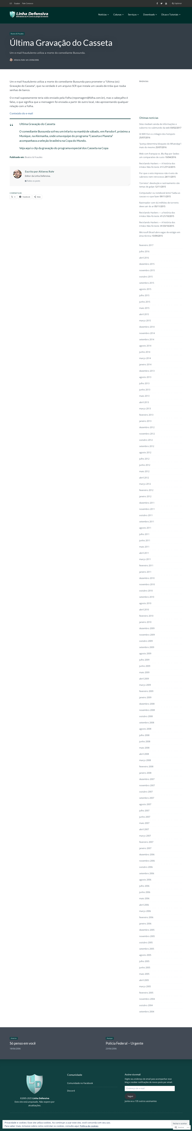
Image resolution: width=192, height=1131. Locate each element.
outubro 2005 (146, 942)
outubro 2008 (146, 716)
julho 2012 (144, 458)
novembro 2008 (147, 710)
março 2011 (145, 559)
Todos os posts (33, 181)
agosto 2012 (145, 452)
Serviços (132, 14)
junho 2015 (144, 301)
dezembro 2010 (147, 578)
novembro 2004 (147, 999)
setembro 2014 (146, 339)
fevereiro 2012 (146, 490)
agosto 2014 (145, 345)
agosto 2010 (145, 603)
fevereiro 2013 (146, 414)
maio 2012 (144, 471)
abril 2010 (144, 609)
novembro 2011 (147, 509)
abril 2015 (144, 314)
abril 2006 (144, 904)
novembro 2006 (147, 860)
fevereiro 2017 (146, 245)
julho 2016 (144, 251)
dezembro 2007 (147, 779)
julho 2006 (144, 885)
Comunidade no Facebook (80, 1083)
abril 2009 (144, 678)
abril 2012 (144, 477)
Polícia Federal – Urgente (124, 1043)
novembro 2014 (147, 333)
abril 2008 (144, 754)
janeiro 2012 (145, 496)
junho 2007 (144, 816)
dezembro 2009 (147, 628)
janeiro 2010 (145, 622)
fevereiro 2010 (146, 615)
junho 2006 (144, 892)
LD (11, 3)
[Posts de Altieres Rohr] (12, 60)
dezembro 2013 (147, 370)
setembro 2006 (146, 873)
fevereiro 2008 (146, 766)
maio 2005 (144, 973)
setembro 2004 (146, 1011)
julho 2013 (144, 383)
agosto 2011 (145, 527)
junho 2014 (144, 352)
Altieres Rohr (20, 60)
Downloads (149, 14)
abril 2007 (144, 829)
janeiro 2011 (145, 571)
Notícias (102, 14)
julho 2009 (144, 659)
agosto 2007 (145, 804)
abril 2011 (144, 553)
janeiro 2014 (145, 364)
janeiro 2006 (145, 923)
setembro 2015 (146, 282)
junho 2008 (144, 741)
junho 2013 (144, 389)
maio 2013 (144, 395)
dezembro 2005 (147, 929)
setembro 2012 (146, 446)
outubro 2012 (146, 440)
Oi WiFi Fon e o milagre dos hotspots (157, 134)
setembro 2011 (146, 521)
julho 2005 (144, 961)
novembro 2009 (147, 634)
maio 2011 (144, 546)
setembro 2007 (146, 797)
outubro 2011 (146, 515)
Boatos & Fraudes (17, 34)
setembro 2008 (146, 722)
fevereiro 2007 (146, 842)
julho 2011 (144, 534)
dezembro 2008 (147, 703)
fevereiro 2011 (146, 565)
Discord (71, 1090)
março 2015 (145, 320)
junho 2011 (144, 540)
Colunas (117, 14)
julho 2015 (144, 295)
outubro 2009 (146, 641)
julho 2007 (144, 810)
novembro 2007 (147, 785)
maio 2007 (144, 823)
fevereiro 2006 (146, 917)
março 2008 (145, 760)
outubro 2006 (146, 867)
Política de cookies (89, 1125)
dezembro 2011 (147, 502)
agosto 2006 (145, 879)
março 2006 (145, 911)
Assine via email (133, 1074)
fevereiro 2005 (146, 992)
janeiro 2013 (145, 421)
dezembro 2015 (147, 264)
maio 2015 (144, 308)
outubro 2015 (146, 276)
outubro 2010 (146, 590)
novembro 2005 (147, 936)
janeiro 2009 (145, 697)
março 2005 (145, 986)
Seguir (130, 1096)
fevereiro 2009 (146, 691)
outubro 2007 (146, 791)
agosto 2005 (145, 955)
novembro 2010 (147, 584)
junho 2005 (144, 967)
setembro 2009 (146, 647)
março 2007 (145, 835)
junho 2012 (144, 465)
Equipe (17, 3)
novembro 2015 (147, 270)
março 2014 (145, 358)
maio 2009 (144, 672)
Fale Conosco (27, 3)
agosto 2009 (145, 653)
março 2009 (145, 684)
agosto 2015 (145, 289)
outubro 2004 (146, 1005)
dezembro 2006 (147, 854)
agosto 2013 (145, 377)
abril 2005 (144, 980)
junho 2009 (144, 666)
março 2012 (145, 483)
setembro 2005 (146, 948)
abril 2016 (144, 257)
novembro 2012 (147, 433)
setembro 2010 (146, 596)
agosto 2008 (145, 728)
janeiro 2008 (145, 772)
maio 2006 (144, 898)
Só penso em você (23, 1043)
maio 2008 (144, 747)
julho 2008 (144, 735)
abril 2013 (144, 402)
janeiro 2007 (145, 848)
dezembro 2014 (147, 326)
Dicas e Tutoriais (169, 14)
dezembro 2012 (147, 427)
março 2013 (145, 408)
